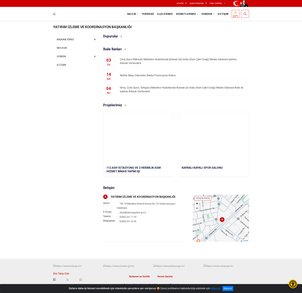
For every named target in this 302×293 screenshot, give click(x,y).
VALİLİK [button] (131, 14)
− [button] (197, 208)
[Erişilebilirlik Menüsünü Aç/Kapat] (293, 284)
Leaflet (245, 240)
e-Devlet (180, 3)
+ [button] (197, 203)
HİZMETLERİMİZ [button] (186, 14)
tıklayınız (215, 288)
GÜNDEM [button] (206, 14)
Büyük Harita (203, 198)
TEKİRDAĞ (148, 14)
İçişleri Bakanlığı (197, 3)
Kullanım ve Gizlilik (139, 276)
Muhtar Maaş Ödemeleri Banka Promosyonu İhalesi (148, 75)
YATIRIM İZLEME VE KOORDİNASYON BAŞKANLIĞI (92, 27)
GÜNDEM (61, 56)
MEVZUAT (62, 48)
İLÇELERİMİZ (165, 14)
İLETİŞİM (223, 14)
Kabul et (228, 288)
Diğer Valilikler (216, 3)
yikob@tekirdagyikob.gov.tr (133, 212)
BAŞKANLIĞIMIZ (65, 39)
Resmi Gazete (165, 276)
